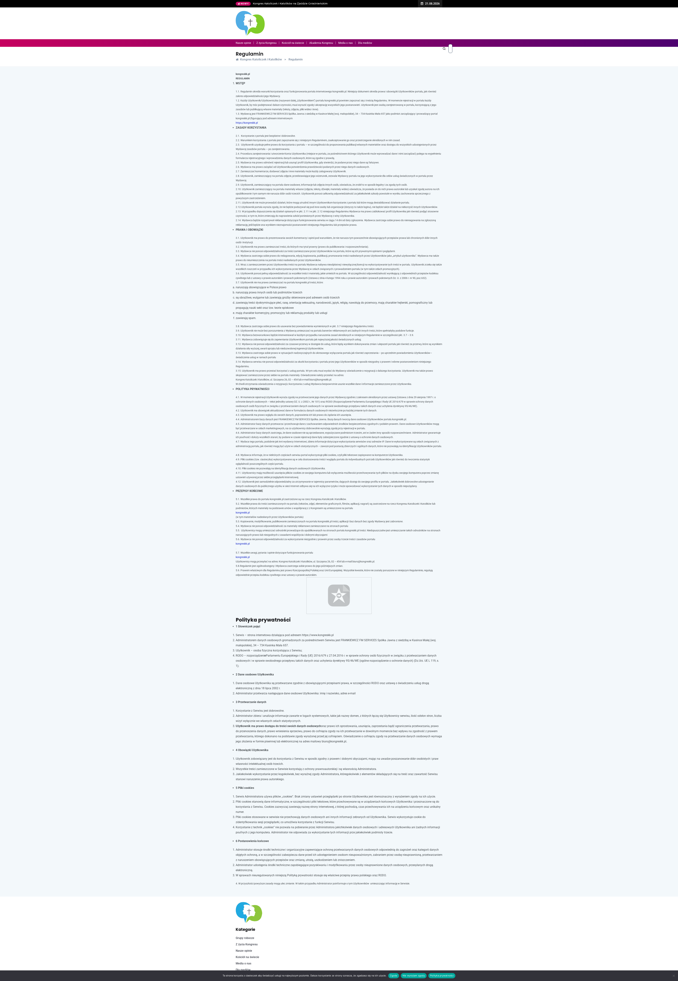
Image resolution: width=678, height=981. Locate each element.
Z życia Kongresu (266, 43)
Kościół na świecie (293, 43)
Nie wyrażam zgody (414, 975)
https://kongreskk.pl (247, 122)
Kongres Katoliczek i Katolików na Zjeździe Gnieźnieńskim (273, 3)
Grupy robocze (245, 938)
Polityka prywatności (442, 975)
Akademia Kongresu (321, 43)
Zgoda (393, 975)
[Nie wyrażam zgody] (673, 975)
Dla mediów (365, 43)
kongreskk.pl (243, 512)
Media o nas (345, 43)
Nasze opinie (243, 43)
